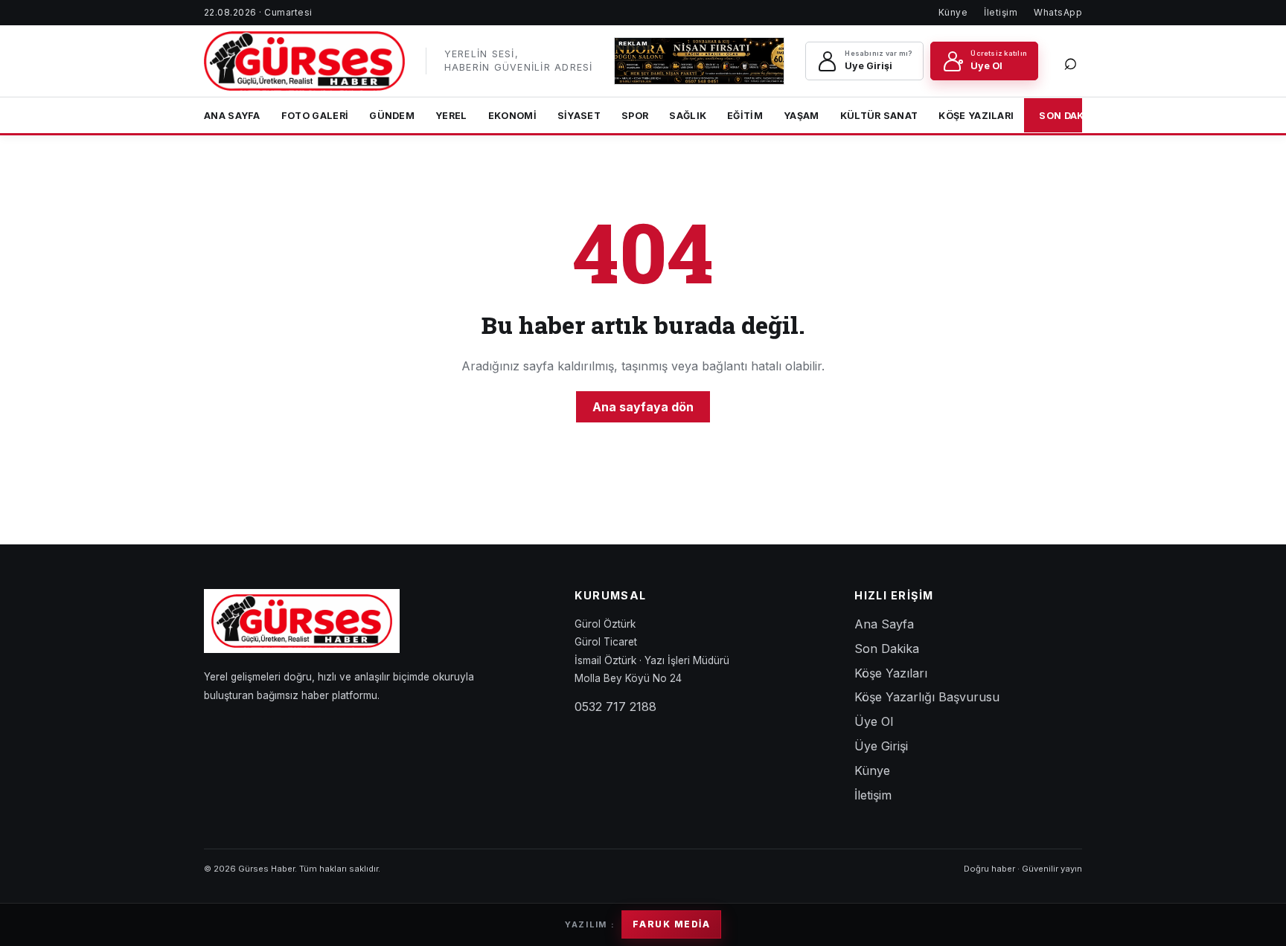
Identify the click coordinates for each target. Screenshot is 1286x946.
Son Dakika (1070, 115)
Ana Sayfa (232, 115)
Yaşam (801, 115)
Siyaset (579, 115)
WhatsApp (1058, 12)
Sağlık (687, 115)
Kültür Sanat (879, 115)
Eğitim (745, 115)
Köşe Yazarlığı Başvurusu (926, 696)
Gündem (392, 115)
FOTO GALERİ (314, 115)
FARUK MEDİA (671, 924)
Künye (952, 12)
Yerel (451, 115)
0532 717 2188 (615, 706)
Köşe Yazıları (976, 115)
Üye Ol (873, 721)
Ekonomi (512, 115)
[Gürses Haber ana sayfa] (304, 61)
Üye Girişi (881, 746)
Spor (634, 115)
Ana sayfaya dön (643, 406)
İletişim (1000, 12)
